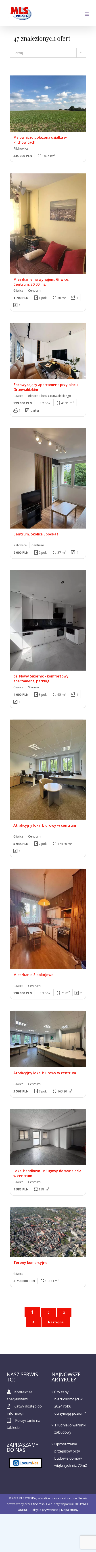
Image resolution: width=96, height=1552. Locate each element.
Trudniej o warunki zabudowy (70, 1429)
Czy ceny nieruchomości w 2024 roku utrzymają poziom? (70, 1402)
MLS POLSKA (27, 1498)
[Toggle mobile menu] (87, 14)
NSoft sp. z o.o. (43, 1504)
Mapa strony (69, 1510)
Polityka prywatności (44, 1510)
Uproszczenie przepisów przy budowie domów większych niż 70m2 (70, 1455)
